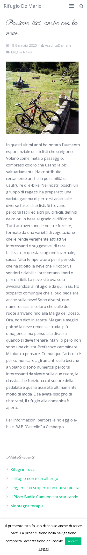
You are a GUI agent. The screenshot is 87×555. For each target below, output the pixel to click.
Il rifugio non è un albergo (34, 478)
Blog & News (21, 52)
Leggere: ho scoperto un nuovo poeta (44, 487)
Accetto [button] (73, 541)
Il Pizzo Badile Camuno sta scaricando (44, 496)
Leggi (44, 548)
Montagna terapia (27, 506)
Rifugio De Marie (22, 6)
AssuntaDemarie (58, 45)
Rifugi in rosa (22, 469)
